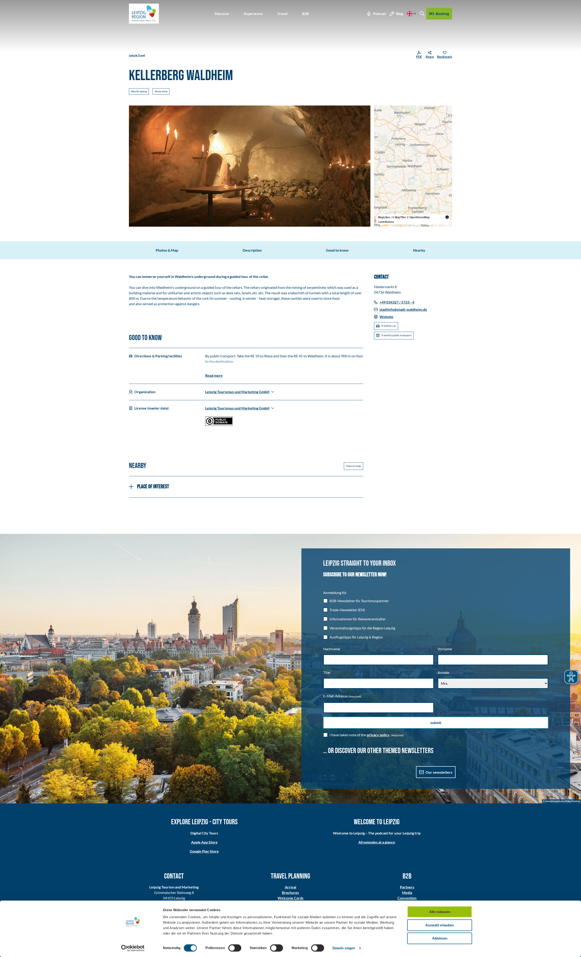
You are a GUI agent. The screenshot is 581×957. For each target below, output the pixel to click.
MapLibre (384, 217)
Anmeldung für (335, 592)
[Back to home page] (144, 14)
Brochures (290, 892)
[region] (413, 166)
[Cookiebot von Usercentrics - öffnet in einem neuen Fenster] (133, 948)
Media (407, 892)
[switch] (234, 948)
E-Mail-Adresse (342, 696)
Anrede (443, 672)
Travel (282, 13)
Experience (253, 13)
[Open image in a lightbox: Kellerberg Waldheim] (249, 166)
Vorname (445, 649)
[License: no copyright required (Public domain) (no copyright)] (218, 424)
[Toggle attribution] (447, 217)
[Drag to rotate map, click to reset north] (379, 124)
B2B (305, 13)
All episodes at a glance (376, 842)
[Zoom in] (379, 111)
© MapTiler (399, 217)
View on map (353, 466)
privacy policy (378, 735)
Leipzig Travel (137, 55)
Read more (214, 375)
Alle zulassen (439, 912)
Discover (222, 13)
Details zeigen (343, 948)
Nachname (331, 649)
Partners (407, 887)
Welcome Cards (290, 898)
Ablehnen (439, 938)
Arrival (290, 887)
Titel (326, 672)
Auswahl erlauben (439, 925)
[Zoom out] (379, 117)
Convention (406, 898)
